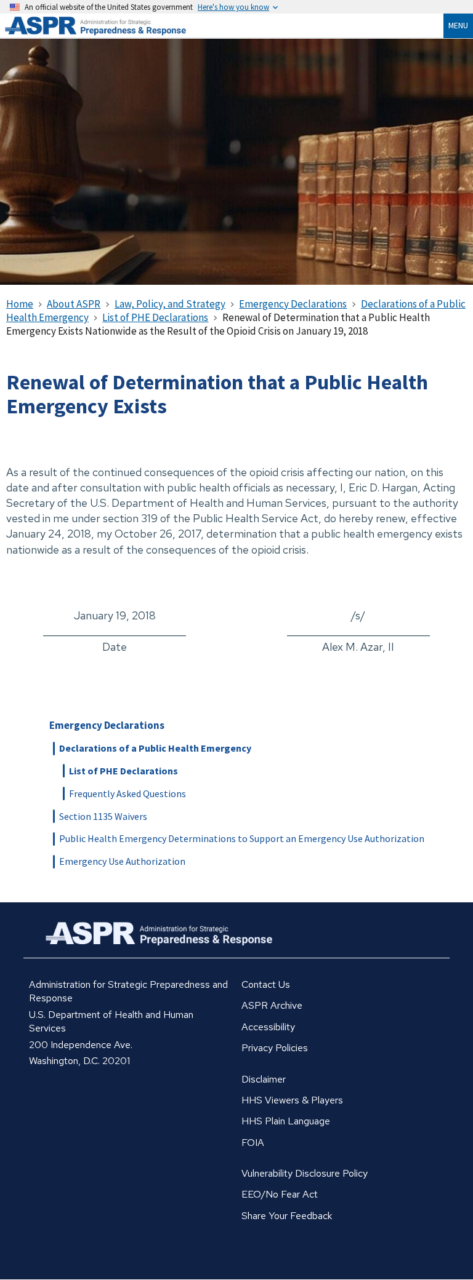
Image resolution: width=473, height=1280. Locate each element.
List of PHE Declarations (123, 771)
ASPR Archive (271, 1005)
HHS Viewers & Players (292, 1100)
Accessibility (268, 1026)
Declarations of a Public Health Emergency (155, 748)
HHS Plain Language (285, 1121)
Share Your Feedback (286, 1215)
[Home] (111, 26)
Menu (458, 25)
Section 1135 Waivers (103, 816)
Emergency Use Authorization (122, 861)
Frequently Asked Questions (127, 793)
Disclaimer (263, 1079)
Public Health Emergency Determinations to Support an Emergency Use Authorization (241, 838)
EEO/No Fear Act (279, 1194)
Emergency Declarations (106, 725)
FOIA (252, 1142)
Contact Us (265, 984)
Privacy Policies (274, 1047)
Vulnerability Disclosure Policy (304, 1173)
